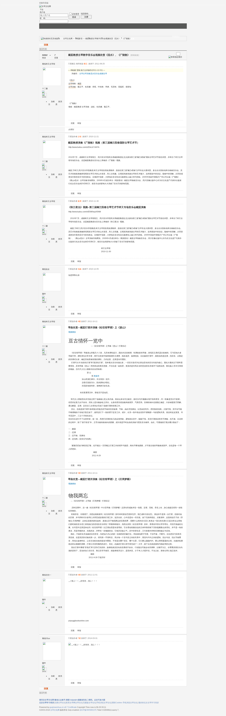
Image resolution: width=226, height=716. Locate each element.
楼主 (85, 64)
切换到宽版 (43, 3)
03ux (48, 638)
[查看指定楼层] (175, 57)
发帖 (41, 45)
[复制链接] (134, 55)
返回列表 (43, 49)
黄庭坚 (96, 376)
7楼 (79, 638)
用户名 (42, 12)
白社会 (116, 129)
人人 (97, 129)
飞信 (119, 129)
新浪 (82, 129)
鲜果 (112, 129)
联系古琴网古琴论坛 (74, 703)
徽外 (44, 294)
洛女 (48, 269)
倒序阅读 (79, 64)
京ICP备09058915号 (88, 710)
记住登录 (75, 14)
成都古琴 (103, 74)
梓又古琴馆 (50, 64)
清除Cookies (117, 703)
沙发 (79, 137)
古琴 (81, 74)
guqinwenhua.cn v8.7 (59, 707)
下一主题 (173, 54)
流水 (92, 74)
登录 (74, 17)
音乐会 (97, 74)
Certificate (72, 707)
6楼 (79, 575)
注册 (86, 17)
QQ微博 (86, 129)
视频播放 (72, 332)
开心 (94, 129)
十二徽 (45, 88)
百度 (108, 129)
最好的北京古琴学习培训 (148, 703)
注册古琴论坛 (59, 703)
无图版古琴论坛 (89, 703)
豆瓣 (101, 129)
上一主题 (170, 54)
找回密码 (84, 14)
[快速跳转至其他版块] (50, 38)
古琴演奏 (86, 74)
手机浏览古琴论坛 (103, 703)
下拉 (41, 9)
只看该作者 (72, 137)
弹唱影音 (79, 38)
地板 (79, 269)
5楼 (79, 473)
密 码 (42, 18)
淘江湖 (79, 129)
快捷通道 (176, 36)
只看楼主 (71, 64)
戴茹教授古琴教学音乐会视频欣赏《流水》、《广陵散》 (108, 38)
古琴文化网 (67, 38)
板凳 (79, 201)
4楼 (79, 321)
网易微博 (105, 129)
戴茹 (79, 84)
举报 (79, 123)
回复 (46, 45)
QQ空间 (90, 129)
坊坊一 (48, 575)
